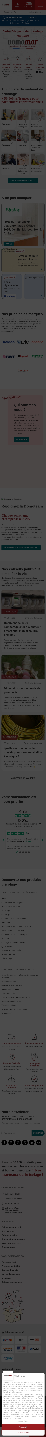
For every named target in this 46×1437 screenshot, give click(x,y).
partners (17, 1382)
